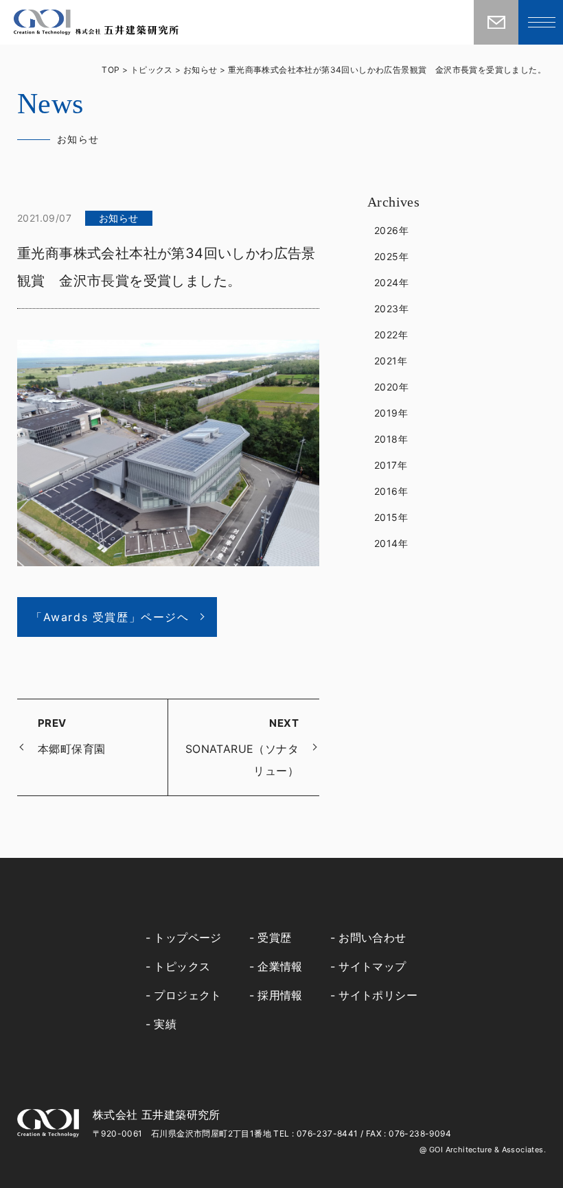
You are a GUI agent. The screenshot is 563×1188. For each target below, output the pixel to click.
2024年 (391, 282)
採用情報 (280, 995)
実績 (165, 1024)
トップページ (187, 937)
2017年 (390, 465)
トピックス (182, 966)
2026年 (391, 230)
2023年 (391, 308)
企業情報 (280, 966)
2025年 (391, 256)
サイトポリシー (377, 995)
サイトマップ (372, 966)
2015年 (391, 517)
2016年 (391, 491)
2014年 (391, 543)
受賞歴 (274, 937)
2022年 (391, 334)
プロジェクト (187, 995)
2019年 (391, 413)
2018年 (391, 439)
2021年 (390, 360)
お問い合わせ (372, 937)
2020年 (391, 387)
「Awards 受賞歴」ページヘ (110, 617)
